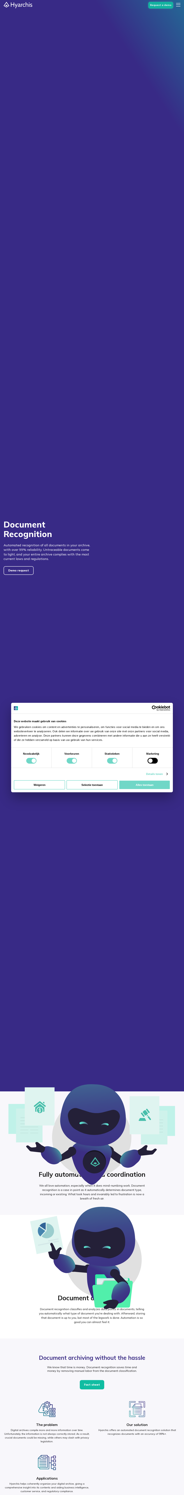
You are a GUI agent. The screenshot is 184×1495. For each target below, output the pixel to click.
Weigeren (39, 784)
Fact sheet (92, 1384)
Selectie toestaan (92, 784)
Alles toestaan (144, 784)
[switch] (72, 761)
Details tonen (154, 773)
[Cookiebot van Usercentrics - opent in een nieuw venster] (154, 708)
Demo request (18, 570)
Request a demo (160, 5)
